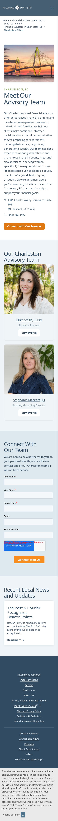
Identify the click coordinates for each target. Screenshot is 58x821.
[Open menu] (51, 8)
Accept (23, 814)
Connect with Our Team (24, 226)
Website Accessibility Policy (29, 721)
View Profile (29, 333)
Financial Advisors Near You (27, 20)
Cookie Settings (11, 814)
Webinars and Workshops (29, 759)
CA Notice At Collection (29, 716)
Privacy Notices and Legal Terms (29, 700)
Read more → (15, 640)
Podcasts (29, 744)
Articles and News (29, 738)
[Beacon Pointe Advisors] (17, 7)
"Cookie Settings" (24, 805)
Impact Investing (29, 679)
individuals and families (18, 126)
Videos (29, 754)
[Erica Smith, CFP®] (29, 289)
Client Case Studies (29, 749)
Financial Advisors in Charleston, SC (23, 26)
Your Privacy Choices (25, 705)
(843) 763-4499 (16, 214)
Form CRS (29, 695)
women (39, 162)
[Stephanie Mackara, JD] (29, 369)
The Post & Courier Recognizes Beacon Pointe (23, 612)
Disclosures (29, 690)
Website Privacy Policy (29, 711)
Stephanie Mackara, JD (29, 400)
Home (6, 20)
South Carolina (12, 23)
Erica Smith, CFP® (29, 320)
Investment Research (29, 674)
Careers (29, 684)
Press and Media (29, 733)
